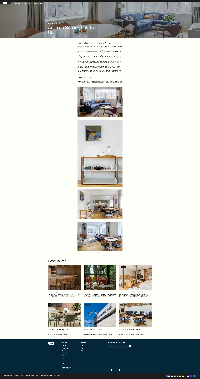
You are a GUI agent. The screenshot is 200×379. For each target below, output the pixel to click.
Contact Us (64, 358)
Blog (63, 356)
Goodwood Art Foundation (90, 292)
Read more (49, 299)
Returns (82, 351)
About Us (64, 345)
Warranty (82, 353)
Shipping (82, 350)
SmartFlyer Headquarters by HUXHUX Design (59, 292)
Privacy (82, 355)
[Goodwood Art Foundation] (100, 277)
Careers (63, 355)
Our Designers (65, 346)
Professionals (64, 353)
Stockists (64, 350)
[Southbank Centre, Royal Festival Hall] (100, 315)
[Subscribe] (130, 346)
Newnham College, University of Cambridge (129, 329)
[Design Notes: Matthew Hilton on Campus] (64, 315)
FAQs (82, 345)
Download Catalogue (85, 346)
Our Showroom (65, 348)
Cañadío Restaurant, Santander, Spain (128, 292)
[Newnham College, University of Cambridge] (135, 315)
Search (82, 348)
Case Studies (50, 23)
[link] (68, 366)
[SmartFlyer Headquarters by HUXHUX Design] (64, 277)
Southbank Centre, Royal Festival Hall (93, 329)
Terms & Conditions (84, 356)
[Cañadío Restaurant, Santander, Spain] (135, 277)
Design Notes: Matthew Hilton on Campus (58, 329)
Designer (51, 304)
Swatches (64, 351)
